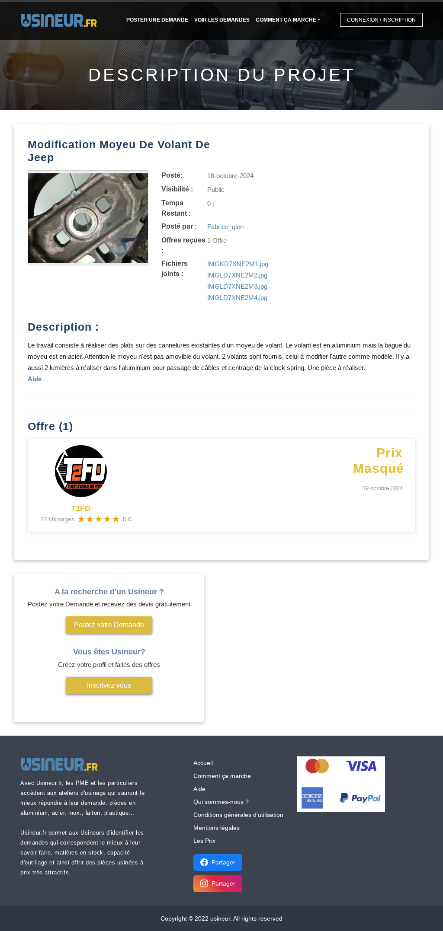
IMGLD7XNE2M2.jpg (237, 275)
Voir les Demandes (222, 20)
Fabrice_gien (225, 226)
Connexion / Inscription (381, 20)
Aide (199, 788)
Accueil (203, 762)
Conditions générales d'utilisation (238, 814)
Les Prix (204, 840)
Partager (223, 862)
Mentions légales (216, 827)
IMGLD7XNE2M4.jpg (237, 297)
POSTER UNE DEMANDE (157, 20)
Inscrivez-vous (109, 685)
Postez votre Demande (109, 624)
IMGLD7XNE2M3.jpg (237, 286)
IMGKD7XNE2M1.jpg (237, 264)
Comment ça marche (286, 20)
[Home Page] (61, 19)
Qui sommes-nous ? (221, 801)
